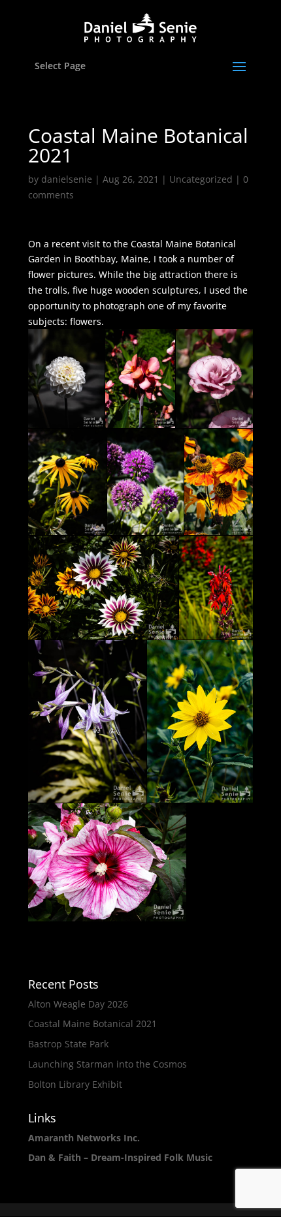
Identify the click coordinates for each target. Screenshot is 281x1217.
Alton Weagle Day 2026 (78, 1004)
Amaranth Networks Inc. (84, 1138)
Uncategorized (201, 179)
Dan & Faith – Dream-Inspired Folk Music (120, 1157)
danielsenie (66, 179)
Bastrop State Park (68, 1044)
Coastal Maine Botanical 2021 (92, 1023)
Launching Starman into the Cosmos (107, 1064)
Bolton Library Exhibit (75, 1084)
